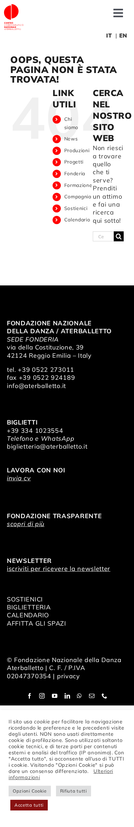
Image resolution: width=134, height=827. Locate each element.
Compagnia (77, 196)
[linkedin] (67, 696)
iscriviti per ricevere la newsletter (58, 569)
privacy (68, 676)
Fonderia (75, 173)
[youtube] (55, 696)
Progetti (74, 162)
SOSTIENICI (25, 599)
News (71, 139)
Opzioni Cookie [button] (30, 791)
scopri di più (25, 524)
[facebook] (30, 696)
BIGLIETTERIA (29, 607)
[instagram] (42, 696)
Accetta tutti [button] (29, 805)
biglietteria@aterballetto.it (47, 446)
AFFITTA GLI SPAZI (36, 623)
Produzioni (77, 150)
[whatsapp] (79, 696)
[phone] (105, 696)
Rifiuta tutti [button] (73, 791)
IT (109, 35)
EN (123, 35)
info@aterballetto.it (36, 386)
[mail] (92, 696)
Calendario (77, 220)
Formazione (78, 185)
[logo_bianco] (13, 6)
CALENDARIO (28, 615)
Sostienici (76, 208)
